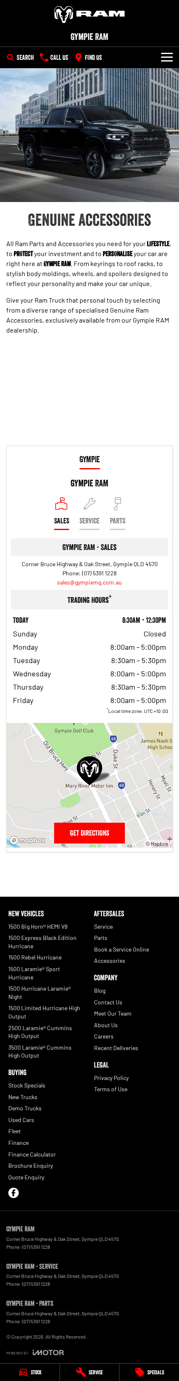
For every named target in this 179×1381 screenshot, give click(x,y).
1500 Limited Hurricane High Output (44, 1012)
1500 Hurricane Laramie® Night (39, 992)
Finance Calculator (32, 1154)
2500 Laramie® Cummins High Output (40, 1032)
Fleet (14, 1130)
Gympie (90, 459)
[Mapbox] (29, 840)
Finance (18, 1142)
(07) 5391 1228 (99, 573)
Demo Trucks (25, 1108)
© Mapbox (157, 843)
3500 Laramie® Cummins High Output (40, 1051)
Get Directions (89, 833)
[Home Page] (89, 14)
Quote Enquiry (26, 1177)
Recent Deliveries (116, 1047)
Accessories (109, 960)
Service (103, 926)
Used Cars (21, 1119)
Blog (99, 990)
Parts (100, 937)
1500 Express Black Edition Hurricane (42, 941)
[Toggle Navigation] (167, 57)
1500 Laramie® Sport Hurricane (34, 973)
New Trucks (22, 1096)
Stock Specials (26, 1085)
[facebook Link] (13, 1193)
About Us (106, 1024)
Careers (104, 1036)
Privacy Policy (111, 1077)
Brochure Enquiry (30, 1165)
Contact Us (108, 1002)
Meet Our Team (113, 1013)
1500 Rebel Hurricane (35, 957)
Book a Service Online (121, 949)
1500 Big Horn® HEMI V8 (37, 926)
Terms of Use (110, 1088)
